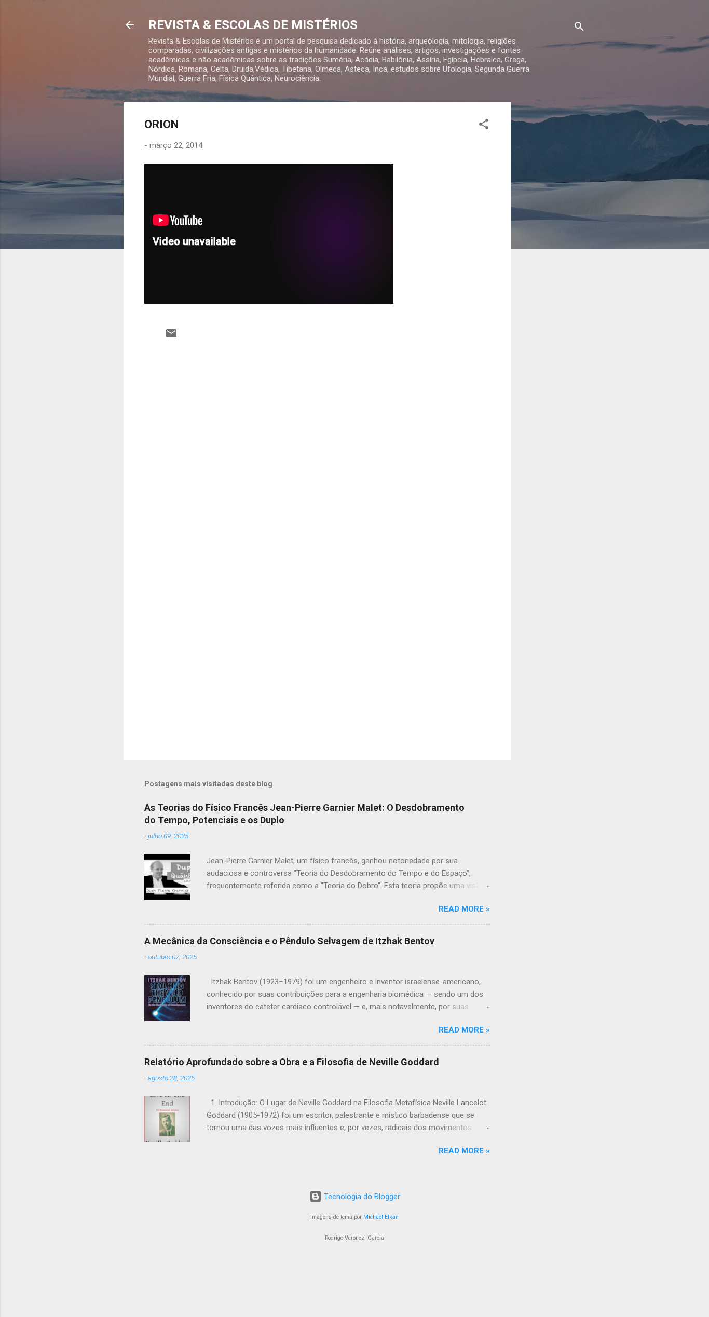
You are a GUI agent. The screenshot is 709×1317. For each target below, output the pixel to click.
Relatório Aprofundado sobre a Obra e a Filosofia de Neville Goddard (291, 1061)
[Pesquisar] (579, 28)
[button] (484, 126)
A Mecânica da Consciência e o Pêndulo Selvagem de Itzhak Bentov (289, 940)
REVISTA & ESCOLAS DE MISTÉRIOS (253, 25)
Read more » (464, 909)
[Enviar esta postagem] (171, 337)
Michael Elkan (381, 1217)
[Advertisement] (552, 258)
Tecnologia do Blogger (361, 1196)
